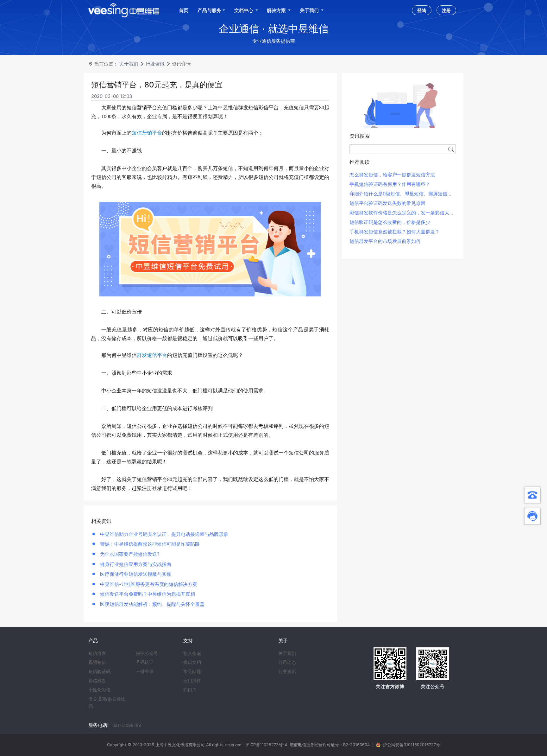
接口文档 (192, 662)
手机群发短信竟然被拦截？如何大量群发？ (394, 232)
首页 (183, 10)
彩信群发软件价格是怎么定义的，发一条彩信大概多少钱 (408, 213)
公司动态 (287, 662)
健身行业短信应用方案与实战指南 (135, 564)
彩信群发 (97, 680)
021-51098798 (126, 725)
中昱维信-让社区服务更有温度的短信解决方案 (148, 584)
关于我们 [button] (310, 10)
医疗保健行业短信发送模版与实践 (135, 574)
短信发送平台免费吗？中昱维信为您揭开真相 (147, 594)
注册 (446, 10)
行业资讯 (155, 64)
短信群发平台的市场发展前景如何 (385, 241)
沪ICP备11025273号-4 (266, 744)
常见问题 (192, 671)
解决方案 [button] (277, 10)
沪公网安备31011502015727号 (411, 744)
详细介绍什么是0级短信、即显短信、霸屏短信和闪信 (405, 194)
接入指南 (192, 653)
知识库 (190, 689)
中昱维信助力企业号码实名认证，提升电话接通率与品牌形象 (163, 534)
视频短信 (97, 662)
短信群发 (97, 653)
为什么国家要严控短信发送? (129, 554)
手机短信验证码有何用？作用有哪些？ (389, 184)
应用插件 (192, 680)
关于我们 (128, 64)
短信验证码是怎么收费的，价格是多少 (389, 222)
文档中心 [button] (244, 10)
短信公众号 (147, 653)
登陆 (421, 10)
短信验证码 (99, 671)
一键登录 (145, 671)
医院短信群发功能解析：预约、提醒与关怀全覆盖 (151, 604)
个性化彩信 (99, 689)
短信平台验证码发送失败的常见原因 (387, 203)
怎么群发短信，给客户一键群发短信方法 (392, 175)
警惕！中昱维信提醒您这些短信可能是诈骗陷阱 (149, 544)
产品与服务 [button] (209, 10)
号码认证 (145, 662)
